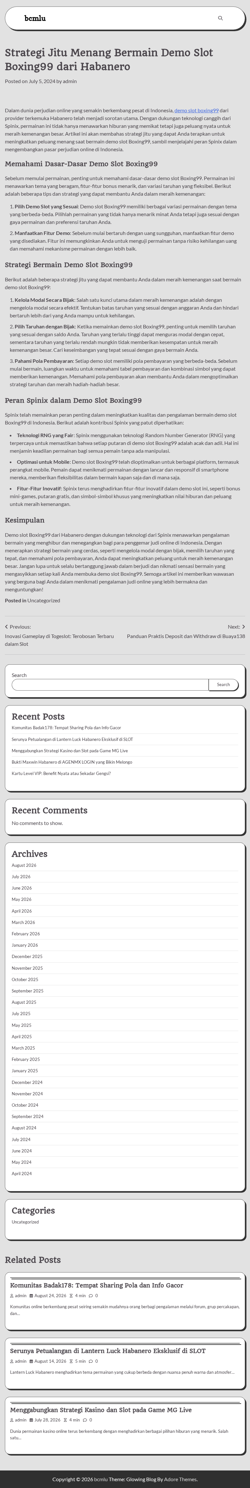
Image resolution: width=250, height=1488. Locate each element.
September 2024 (28, 1116)
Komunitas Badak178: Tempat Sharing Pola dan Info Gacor (66, 727)
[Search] (220, 18)
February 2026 (26, 933)
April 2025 (22, 1036)
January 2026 (25, 945)
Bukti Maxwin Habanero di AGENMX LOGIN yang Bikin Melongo (72, 762)
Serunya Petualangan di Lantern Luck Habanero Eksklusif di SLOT (72, 739)
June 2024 (22, 1150)
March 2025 (23, 1048)
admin (70, 81)
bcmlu (35, 18)
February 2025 (26, 1059)
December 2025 (27, 956)
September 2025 (28, 990)
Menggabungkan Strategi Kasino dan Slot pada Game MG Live (70, 750)
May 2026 (22, 899)
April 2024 (22, 1173)
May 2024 (22, 1162)
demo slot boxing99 (196, 110)
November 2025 (27, 968)
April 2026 (22, 911)
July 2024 (21, 1139)
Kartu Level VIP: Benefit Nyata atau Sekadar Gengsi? (61, 773)
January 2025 (25, 1070)
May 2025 (22, 1025)
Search (19, 675)
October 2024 (25, 1105)
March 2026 (23, 922)
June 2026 (22, 888)
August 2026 (24, 865)
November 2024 (27, 1093)
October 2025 (25, 979)
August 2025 (24, 1002)
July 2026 (21, 876)
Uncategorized (43, 600)
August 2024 (24, 1127)
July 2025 (21, 1013)
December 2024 (27, 1082)
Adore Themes (180, 1479)
